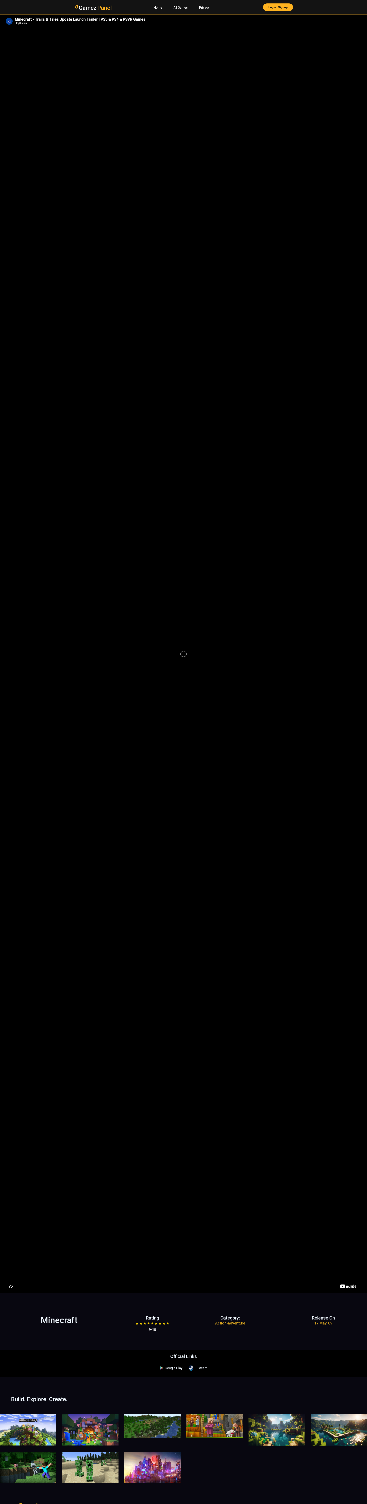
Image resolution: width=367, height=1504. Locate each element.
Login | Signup (278, 7)
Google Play (174, 1368)
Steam (203, 1368)
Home (158, 7)
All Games (181, 7)
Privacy (204, 7)
